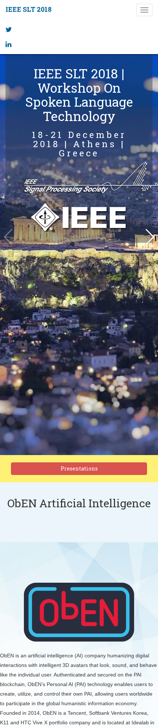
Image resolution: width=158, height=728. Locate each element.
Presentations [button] (79, 468)
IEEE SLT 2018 (28, 9)
